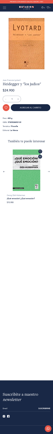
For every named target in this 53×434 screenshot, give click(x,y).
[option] (26, 43)
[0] (42, 7)
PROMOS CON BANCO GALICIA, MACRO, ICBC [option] (26, 2)
